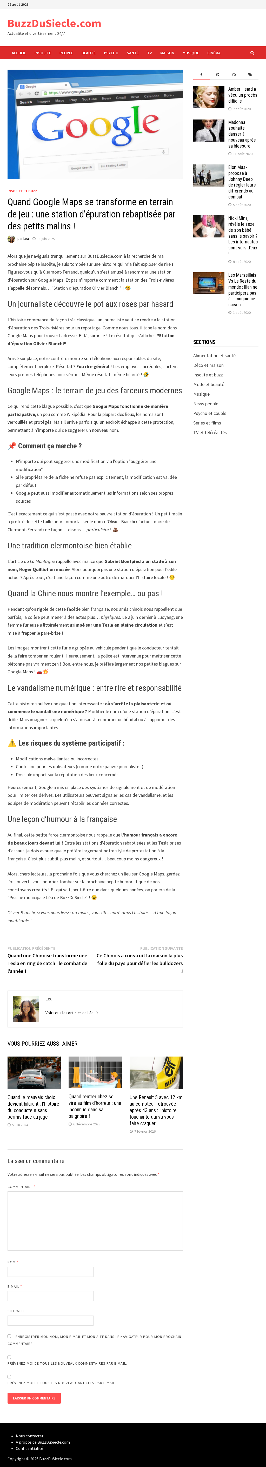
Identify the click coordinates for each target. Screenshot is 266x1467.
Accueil (19, 52)
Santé (133, 52)
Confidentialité (29, 1448)
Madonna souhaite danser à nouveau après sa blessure (242, 134)
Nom (13, 1262)
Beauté (89, 52)
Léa (26, 238)
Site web (16, 1311)
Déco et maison (208, 365)
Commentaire (22, 1186)
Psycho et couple (209, 413)
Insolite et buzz (22, 191)
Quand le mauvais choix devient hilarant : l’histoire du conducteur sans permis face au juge (33, 1107)
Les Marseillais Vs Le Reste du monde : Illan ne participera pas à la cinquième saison (242, 289)
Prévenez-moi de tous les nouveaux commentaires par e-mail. (67, 1363)
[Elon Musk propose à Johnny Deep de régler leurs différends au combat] (208, 168)
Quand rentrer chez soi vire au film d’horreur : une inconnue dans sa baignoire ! (95, 1106)
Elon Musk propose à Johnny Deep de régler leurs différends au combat (242, 182)
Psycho (111, 52)
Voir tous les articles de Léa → (71, 1012)
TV (149, 52)
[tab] (201, 75)
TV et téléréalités (210, 432)
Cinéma (214, 52)
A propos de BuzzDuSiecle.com (43, 1442)
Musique (191, 52)
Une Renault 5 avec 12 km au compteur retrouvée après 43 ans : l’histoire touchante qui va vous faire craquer (156, 1110)
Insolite (43, 52)
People (66, 52)
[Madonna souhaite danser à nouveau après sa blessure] (208, 123)
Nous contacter (29, 1435)
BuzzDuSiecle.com (54, 23)
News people (205, 404)
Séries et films (207, 423)
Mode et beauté (208, 384)
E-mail (15, 1286)
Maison (167, 52)
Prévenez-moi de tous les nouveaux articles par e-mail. (62, 1382)
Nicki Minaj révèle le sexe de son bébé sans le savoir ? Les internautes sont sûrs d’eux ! (243, 235)
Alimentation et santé (214, 356)
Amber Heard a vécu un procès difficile (242, 95)
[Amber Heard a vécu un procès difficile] (208, 90)
